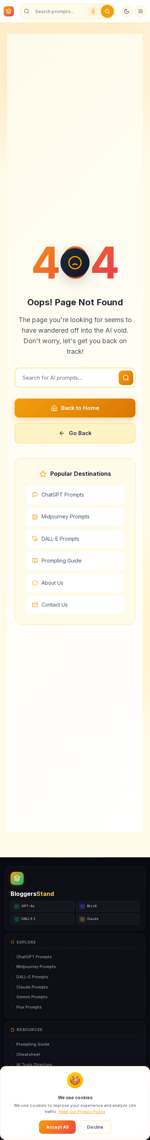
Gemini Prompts (32, 996)
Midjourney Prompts (66, 516)
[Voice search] (93, 11)
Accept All (57, 1127)
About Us (52, 583)
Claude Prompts (32, 987)
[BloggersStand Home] (9, 11)
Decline (95, 1127)
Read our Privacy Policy (82, 1111)
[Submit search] (107, 11)
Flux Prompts (29, 1007)
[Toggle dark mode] (127, 11)
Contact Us (55, 605)
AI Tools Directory (34, 1064)
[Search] (126, 378)
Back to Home (80, 407)
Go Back (80, 433)
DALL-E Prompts (60, 539)
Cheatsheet (28, 1054)
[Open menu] (140, 11)
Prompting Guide (62, 560)
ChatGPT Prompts (63, 494)
